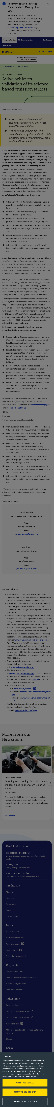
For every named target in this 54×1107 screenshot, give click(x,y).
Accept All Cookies (25, 1082)
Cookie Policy (30, 1076)
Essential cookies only (25, 1092)
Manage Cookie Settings (25, 1101)
